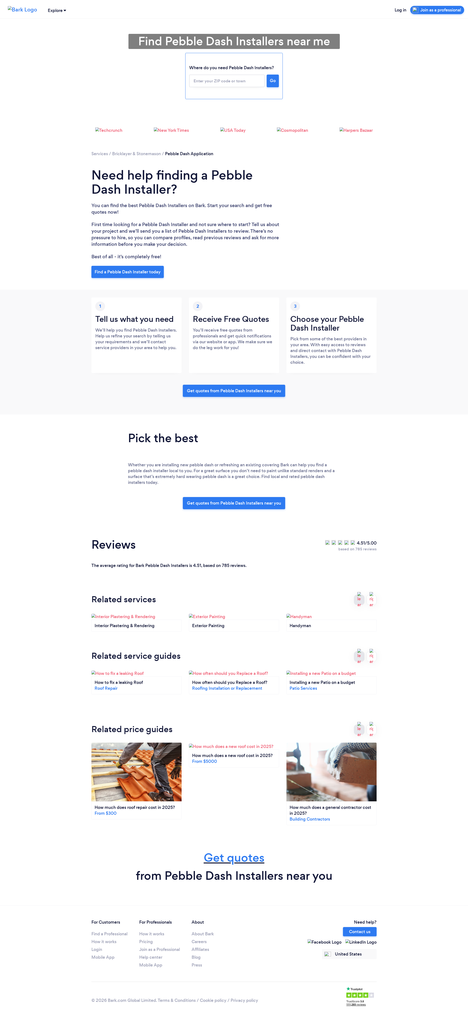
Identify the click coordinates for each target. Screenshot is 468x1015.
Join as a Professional (159, 949)
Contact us (359, 932)
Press (197, 965)
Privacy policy (244, 1000)
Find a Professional (109, 934)
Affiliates (200, 949)
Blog (196, 957)
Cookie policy (213, 1000)
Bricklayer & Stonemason (136, 154)
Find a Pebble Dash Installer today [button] (128, 272)
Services (99, 154)
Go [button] (273, 81)
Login (96, 949)
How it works (104, 942)
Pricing (146, 942)
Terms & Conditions (177, 1000)
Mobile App (103, 957)
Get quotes (234, 858)
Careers (199, 942)
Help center (150, 957)
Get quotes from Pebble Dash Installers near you (234, 391)
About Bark (203, 934)
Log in (400, 10)
